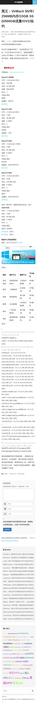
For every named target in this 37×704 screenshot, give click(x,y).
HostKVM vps (7, 650)
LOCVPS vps (7, 658)
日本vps (25, 678)
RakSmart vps (17, 665)
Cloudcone (24, 633)
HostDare (7, 643)
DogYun (5, 640)
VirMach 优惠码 (24, 669)
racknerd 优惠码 (21, 661)
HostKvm (27, 647)
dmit (32, 637)
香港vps (17, 683)
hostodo (26, 650)
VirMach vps (12, 474)
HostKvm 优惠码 (17, 650)
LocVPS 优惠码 (19, 658)
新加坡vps (18, 678)
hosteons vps (19, 647)
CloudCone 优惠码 (21, 637)
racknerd (29, 657)
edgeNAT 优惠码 (25, 640)
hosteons (12, 647)
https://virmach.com (17, 72)
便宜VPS (30, 32)
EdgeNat (10, 640)
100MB (20, 243)
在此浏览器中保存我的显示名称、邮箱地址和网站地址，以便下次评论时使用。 (18, 523)
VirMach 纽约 (20, 474)
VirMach (9, 41)
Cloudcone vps (9, 637)
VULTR (6, 673)
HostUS (14, 654)
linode (22, 654)
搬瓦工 (11, 678)
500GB (20, 32)
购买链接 (5, 232)
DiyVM (28, 637)
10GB (15, 32)
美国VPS (13, 34)
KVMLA (18, 654)
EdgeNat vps (16, 640)
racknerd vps (9, 661)
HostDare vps (18, 644)
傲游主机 (22, 673)
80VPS (5, 633)
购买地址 (5, 104)
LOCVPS (29, 653)
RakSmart (7, 665)
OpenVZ (24, 32)
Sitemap (32, 699)
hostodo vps (7, 654)
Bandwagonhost (13, 633)
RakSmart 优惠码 (28, 665)
